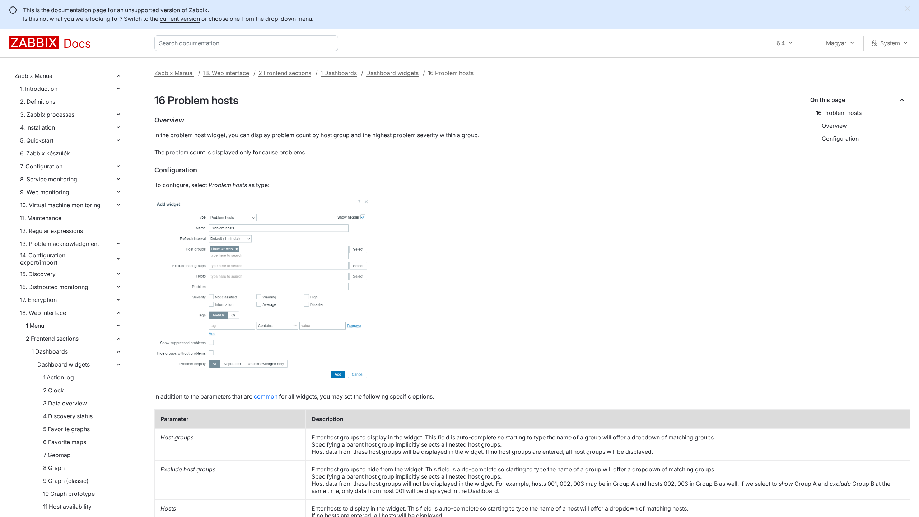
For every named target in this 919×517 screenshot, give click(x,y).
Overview (834, 125)
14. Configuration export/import (42, 259)
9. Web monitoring (44, 192)
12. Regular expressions (51, 230)
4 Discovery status (68, 416)
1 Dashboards (50, 351)
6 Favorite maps (64, 442)
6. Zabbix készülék (45, 153)
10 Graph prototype (69, 493)
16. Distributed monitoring (54, 286)
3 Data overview (65, 403)
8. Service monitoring (48, 179)
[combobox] (247, 43)
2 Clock (53, 390)
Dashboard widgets (63, 364)
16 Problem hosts (839, 112)
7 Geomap (57, 454)
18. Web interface (43, 312)
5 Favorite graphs (66, 429)
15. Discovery (38, 274)
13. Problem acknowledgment (59, 243)
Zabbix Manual (34, 75)
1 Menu (35, 325)
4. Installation (37, 127)
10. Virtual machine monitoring (60, 205)
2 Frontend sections (52, 338)
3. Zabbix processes (47, 114)
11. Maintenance (40, 218)
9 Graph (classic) (66, 480)
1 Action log (58, 377)
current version (180, 18)
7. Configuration (41, 166)
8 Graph (54, 467)
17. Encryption (38, 299)
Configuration (840, 138)
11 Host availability (67, 506)
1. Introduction (38, 88)
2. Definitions (37, 101)
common (265, 396)
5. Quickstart (36, 140)
